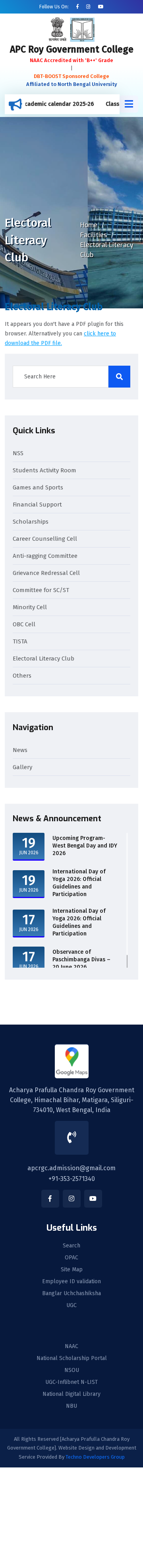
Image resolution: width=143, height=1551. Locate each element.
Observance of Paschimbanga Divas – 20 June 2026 (81, 959)
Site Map (72, 1269)
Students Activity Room (44, 470)
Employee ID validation (71, 1281)
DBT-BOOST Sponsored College (71, 76)
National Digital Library (71, 1394)
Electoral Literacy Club (43, 658)
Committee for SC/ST (41, 590)
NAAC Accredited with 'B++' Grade (71, 60)
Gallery (22, 767)
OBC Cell (24, 624)
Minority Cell (30, 607)
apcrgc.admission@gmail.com (71, 1168)
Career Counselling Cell (45, 538)
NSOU (71, 1370)
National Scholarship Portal (72, 1358)
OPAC (71, 1258)
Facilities (93, 235)
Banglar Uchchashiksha (71, 1293)
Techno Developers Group (95, 1457)
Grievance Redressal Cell (46, 573)
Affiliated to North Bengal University (71, 84)
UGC (71, 1305)
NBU (71, 1406)
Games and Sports (38, 487)
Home (88, 225)
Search (71, 1246)
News (20, 750)
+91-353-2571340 (71, 1179)
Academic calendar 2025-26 (48, 104)
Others (22, 675)
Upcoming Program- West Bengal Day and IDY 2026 (84, 846)
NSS (18, 453)
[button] (129, 104)
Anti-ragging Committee (45, 555)
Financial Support (37, 504)
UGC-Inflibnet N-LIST (71, 1382)
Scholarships (30, 521)
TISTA (20, 641)
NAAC (71, 1346)
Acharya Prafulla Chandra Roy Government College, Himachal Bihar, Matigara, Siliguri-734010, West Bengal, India (71, 1100)
